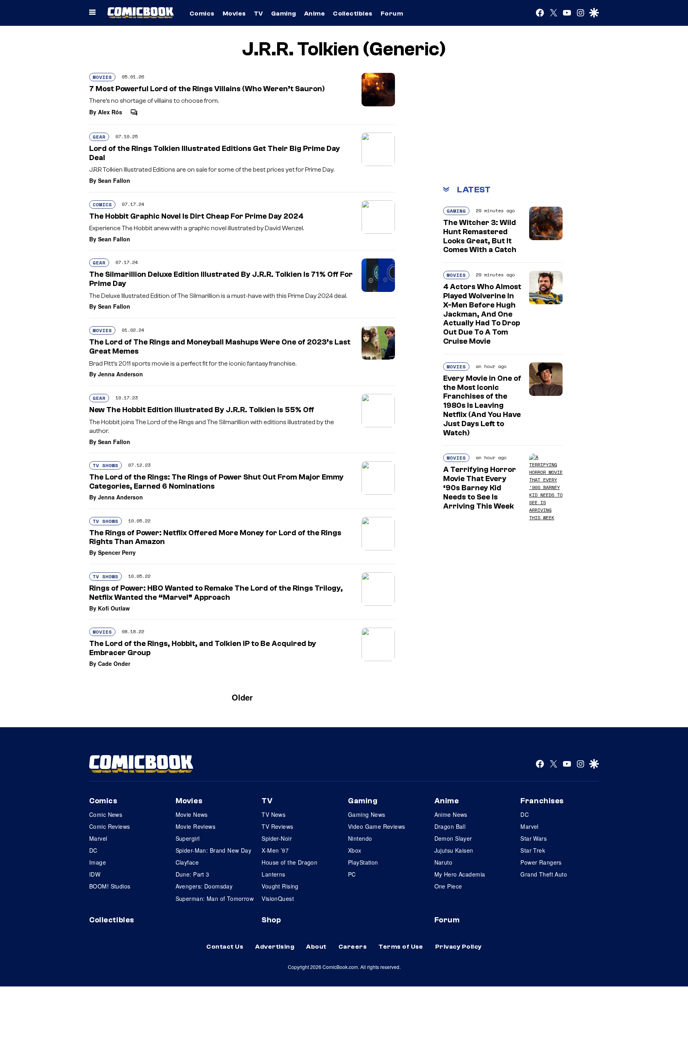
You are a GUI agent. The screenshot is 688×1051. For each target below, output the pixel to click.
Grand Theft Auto (543, 874)
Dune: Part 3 (192, 874)
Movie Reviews (195, 826)
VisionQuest (278, 898)
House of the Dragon (289, 862)
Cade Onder (114, 663)
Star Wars (533, 838)
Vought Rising (280, 886)
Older (242, 697)
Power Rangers (540, 862)
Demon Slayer (453, 838)
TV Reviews (277, 826)
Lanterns (273, 874)
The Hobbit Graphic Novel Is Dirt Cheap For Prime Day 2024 (196, 216)
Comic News (105, 814)
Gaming (283, 13)
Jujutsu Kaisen (453, 850)
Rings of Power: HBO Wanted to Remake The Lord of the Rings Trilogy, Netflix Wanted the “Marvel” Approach (216, 593)
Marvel (98, 838)
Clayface (187, 862)
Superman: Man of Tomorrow (215, 898)
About (316, 946)
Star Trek (532, 850)
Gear (99, 136)
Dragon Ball (450, 826)
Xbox (355, 850)
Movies (234, 13)
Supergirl (188, 838)
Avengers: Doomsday (204, 886)
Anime (314, 13)
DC (93, 850)
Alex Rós (110, 112)
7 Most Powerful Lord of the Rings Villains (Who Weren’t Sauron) (207, 88)
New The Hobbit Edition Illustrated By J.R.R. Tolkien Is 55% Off (201, 409)
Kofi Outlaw (114, 608)
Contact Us (224, 946)
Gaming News (366, 814)
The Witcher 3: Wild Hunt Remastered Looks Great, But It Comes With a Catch (479, 236)
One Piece (448, 886)
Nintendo (360, 838)
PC (352, 874)
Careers (352, 946)
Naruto (443, 862)
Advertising (274, 946)
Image (97, 862)
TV (258, 13)
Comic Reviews (109, 826)
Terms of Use (401, 946)
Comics (202, 13)
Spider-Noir (277, 838)
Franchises (542, 801)
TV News (273, 814)
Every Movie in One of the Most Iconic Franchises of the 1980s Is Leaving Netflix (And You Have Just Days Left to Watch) (482, 405)
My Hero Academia (459, 874)
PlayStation (363, 862)
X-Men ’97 (275, 850)
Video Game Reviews (376, 826)
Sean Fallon (114, 180)
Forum (392, 13)
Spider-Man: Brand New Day (214, 850)
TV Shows (105, 465)
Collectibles (353, 13)
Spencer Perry (117, 552)
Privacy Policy (458, 946)
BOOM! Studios (109, 886)
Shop (271, 920)
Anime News (450, 814)
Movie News (192, 814)
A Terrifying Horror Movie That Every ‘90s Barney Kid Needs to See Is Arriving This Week (479, 487)
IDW (94, 874)
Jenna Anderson (120, 374)
